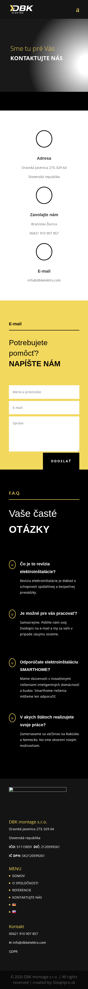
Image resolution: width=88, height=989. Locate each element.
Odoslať (61, 461)
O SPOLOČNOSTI (25, 883)
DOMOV (18, 876)
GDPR (13, 951)
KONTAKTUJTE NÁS (27, 897)
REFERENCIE (21, 890)
